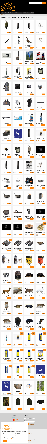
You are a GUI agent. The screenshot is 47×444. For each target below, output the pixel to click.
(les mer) (12, 438)
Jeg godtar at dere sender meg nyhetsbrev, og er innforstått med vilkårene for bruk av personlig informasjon (14, 438)
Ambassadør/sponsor (15, 12)
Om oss (9, 12)
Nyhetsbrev (33, 433)
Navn (3, 433)
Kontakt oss (32, 12)
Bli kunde (6, 12)
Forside (2, 12)
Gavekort (24, 12)
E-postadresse (17, 433)
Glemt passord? (32, 424)
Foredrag (20, 12)
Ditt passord (26, 420)
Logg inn (28, 12)
